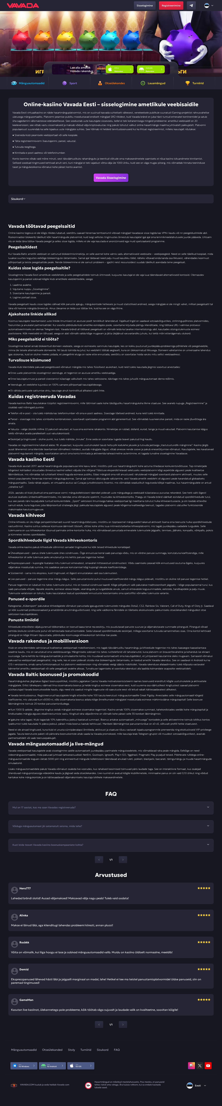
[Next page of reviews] (123, 1024)
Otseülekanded (52, 1049)
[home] (23, 5)
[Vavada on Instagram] (191, 1065)
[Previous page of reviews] (99, 1024)
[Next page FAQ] (123, 859)
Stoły (71, 1049)
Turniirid (85, 1049)
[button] (218, 44)
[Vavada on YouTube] (208, 1065)
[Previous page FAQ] (99, 859)
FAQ (117, 1049)
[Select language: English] (209, 5)
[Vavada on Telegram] (191, 5)
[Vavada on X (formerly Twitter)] (199, 1065)
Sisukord (102, 1049)
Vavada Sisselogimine (111, 177)
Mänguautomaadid (24, 1049)
